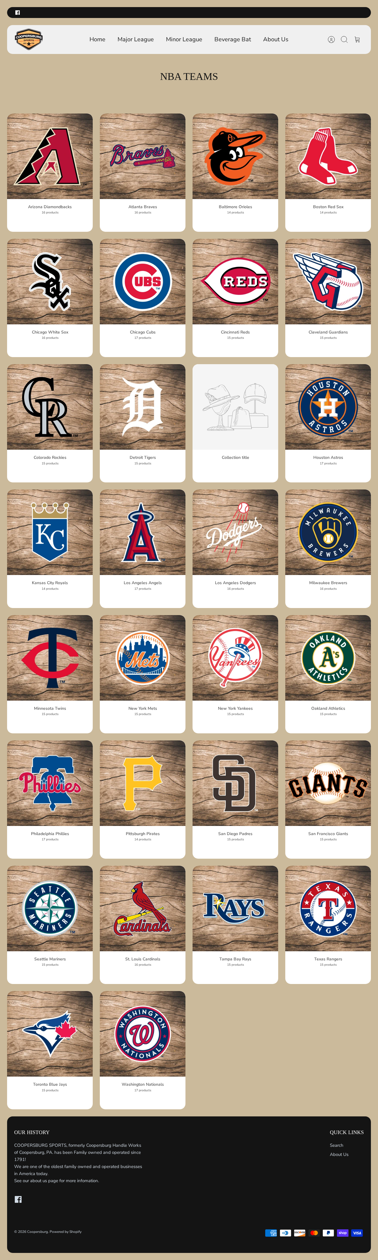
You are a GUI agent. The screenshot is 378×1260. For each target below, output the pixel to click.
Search (336, 1145)
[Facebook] (17, 12)
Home (97, 39)
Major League (136, 39)
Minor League (184, 39)
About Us (276, 39)
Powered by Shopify (66, 1231)
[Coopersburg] (29, 39)
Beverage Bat (232, 39)
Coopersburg (37, 1231)
